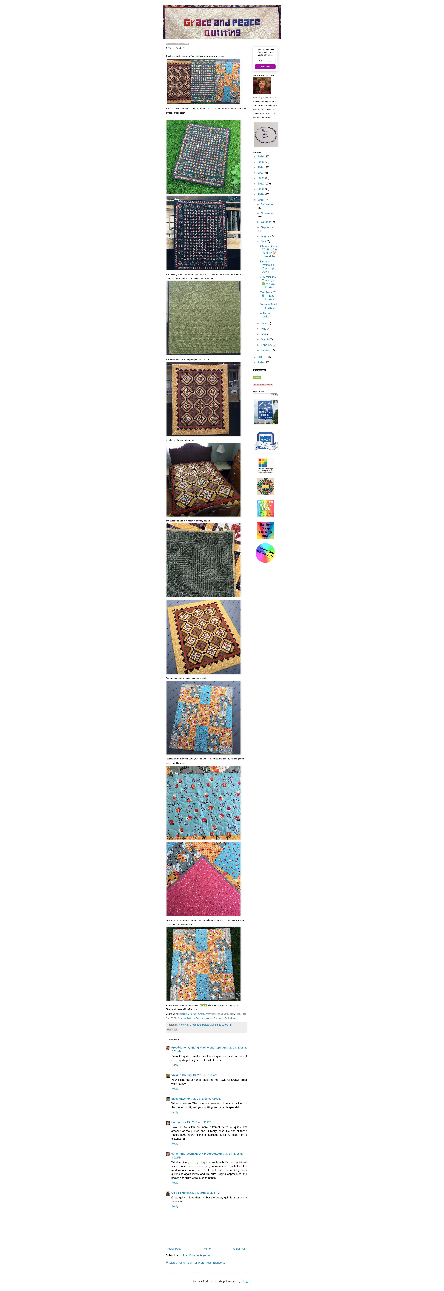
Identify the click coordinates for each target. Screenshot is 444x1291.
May (264, 328)
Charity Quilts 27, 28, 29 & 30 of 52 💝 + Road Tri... (268, 251)
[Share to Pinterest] (176, 1030)
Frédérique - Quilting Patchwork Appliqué (199, 1047)
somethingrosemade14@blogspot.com (196, 1153)
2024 (261, 167)
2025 (261, 161)
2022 (261, 178)
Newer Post (173, 1248)
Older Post (239, 1248)
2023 (261, 172)
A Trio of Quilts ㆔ (266, 315)
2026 (261, 156)
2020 (261, 189)
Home (207, 1248)
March (265, 339)
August (265, 236)
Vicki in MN (178, 1075)
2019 (261, 194)
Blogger (246, 1281)
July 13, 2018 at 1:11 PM (196, 1122)
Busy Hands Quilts (186, 1018)
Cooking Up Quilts (204, 1018)
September (267, 227)
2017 (261, 357)
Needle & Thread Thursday (192, 1014)
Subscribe (265, 67)
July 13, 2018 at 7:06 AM (202, 1075)
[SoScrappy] (265, 472)
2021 (261, 183)
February (267, 344)
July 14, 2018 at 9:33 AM (204, 1192)
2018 (261, 199)
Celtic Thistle (180, 1192)
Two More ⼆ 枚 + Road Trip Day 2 (268, 296)
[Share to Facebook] (174, 1030)
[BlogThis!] (170, 1030)
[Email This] (168, 1030)
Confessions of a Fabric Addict (220, 1014)
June (264, 323)
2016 (261, 362)
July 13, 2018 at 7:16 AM (206, 1098)
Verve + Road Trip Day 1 (268, 306)
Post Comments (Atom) (197, 1255)
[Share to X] (172, 1030)
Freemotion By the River (225, 1018)
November (267, 213)
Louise (175, 1122)
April (264, 334)
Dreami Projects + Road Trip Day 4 (267, 266)
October (266, 221)
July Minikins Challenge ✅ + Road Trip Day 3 (268, 281)
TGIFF (173, 1018)
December (267, 204)
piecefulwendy (181, 1098)
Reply (174, 1064)
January (266, 350)
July (264, 241)
